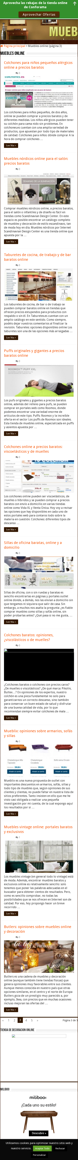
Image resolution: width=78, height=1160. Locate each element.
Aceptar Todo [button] (42, 1148)
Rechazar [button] (60, 1148)
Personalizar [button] (39, 1155)
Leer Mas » (11, 145)
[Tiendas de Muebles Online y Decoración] (39, 29)
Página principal (14, 46)
